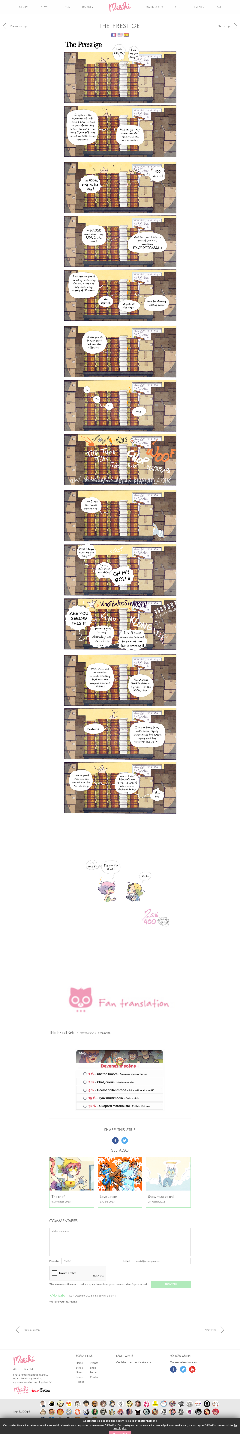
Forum (93, 1372)
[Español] (126, 34)
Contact (95, 1377)
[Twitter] (182, 1370)
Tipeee (80, 1381)
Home (79, 1362)
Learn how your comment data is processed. (121, 1284)
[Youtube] (191, 1370)
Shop (93, 1367)
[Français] (114, 34)
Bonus (79, 1377)
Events (94, 1362)
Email (126, 1260)
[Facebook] (173, 1370)
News (79, 1372)
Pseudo (54, 1260)
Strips (79, 1367)
